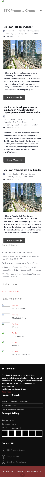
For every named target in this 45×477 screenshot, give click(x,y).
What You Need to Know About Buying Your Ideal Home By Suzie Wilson (21, 275)
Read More (13, 97)
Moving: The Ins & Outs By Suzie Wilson (17, 252)
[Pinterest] (25, 433)
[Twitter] (32, 433)
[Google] (12, 433)
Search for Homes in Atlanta (13, 409)
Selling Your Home (9, 424)
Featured (15, 119)
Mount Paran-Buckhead (21, 354)
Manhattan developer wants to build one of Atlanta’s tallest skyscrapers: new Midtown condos (21, 110)
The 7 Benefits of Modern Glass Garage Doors (20, 263)
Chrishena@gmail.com (16, 462)
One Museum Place (20, 309)
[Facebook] (5, 433)
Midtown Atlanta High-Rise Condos (22, 169)
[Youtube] (39, 433)
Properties (7, 122)
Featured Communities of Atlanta (15, 401)
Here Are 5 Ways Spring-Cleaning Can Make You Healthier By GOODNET (20, 257)
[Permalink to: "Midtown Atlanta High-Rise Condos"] (22, 197)
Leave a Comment (12, 36)
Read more (6, 392)
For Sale (15, 305)
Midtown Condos (26, 119)
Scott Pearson (27, 177)
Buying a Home (8, 420)
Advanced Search (9, 405)
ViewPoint (16, 345)
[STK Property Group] (18, 10)
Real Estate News (20, 122)
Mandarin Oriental (19, 318)
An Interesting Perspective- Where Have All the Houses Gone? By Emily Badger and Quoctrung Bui (21, 268)
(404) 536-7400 (13, 456)
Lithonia (15, 327)
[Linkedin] (19, 433)
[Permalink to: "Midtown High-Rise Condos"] (22, 54)
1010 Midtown (18, 336)
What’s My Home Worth (11, 428)
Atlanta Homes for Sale (11, 291)
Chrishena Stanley (31, 33)
